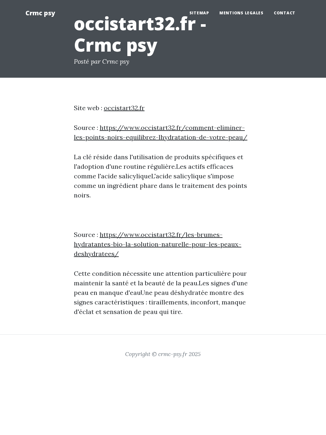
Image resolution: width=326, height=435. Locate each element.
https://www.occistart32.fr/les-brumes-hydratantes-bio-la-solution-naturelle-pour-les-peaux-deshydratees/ (157, 244)
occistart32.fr (124, 108)
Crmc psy (40, 13)
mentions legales (241, 13)
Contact (284, 13)
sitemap (199, 13)
